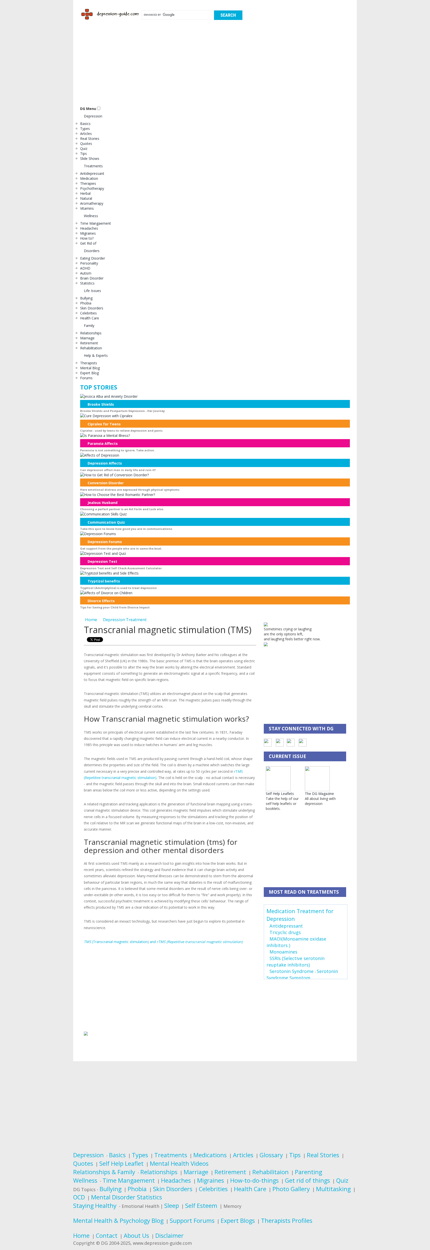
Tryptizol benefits (104, 581)
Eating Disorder (92, 258)
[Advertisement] (215, 65)
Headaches (89, 228)
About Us (136, 1236)
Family (89, 325)
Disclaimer (169, 1236)
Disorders (92, 250)
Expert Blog (89, 373)
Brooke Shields (101, 404)
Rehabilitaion (270, 1172)
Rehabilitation (91, 348)
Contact (106, 1236)
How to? (87, 238)
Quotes (86, 143)
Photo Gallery (291, 1189)
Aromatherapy (91, 203)
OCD (79, 1197)
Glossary (271, 1155)
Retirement (89, 343)
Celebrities (88, 313)
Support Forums (192, 1221)
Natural (86, 198)
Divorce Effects (101, 600)
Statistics (87, 283)
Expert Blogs (238, 1221)
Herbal (85, 193)
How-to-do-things (254, 1180)
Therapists (88, 363)
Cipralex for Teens (104, 424)
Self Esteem (201, 1206)
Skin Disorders (91, 308)
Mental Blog (90, 368)
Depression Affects (105, 463)
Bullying (86, 298)
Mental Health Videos (179, 1163)
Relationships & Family (104, 1172)
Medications (210, 1155)
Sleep (171, 1206)
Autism (85, 273)
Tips (83, 153)
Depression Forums (105, 541)
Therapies (88, 183)
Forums (86, 378)
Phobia (85, 303)
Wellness (91, 215)
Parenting (308, 1172)
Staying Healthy (94, 1206)
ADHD (85, 268)
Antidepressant (92, 173)
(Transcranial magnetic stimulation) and (163, 941)
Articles (86, 133)
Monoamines (283, 952)
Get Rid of (88, 243)
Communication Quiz (106, 522)
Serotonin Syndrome (291, 971)
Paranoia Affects (103, 443)
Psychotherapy (92, 188)
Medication (89, 178)
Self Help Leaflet (121, 1163)
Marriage (87, 338)
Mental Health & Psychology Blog (118, 1221)
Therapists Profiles (286, 1221)
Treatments (93, 166)
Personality (89, 263)
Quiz (83, 148)
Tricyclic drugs (285, 932)
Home (91, 619)
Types (85, 128)
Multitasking (333, 1189)
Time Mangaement (95, 223)
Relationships (91, 333)
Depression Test (102, 561)
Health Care (89, 318)
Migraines (88, 233)
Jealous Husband (102, 502)
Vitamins (87, 208)
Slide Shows (89, 158)
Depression (93, 116)
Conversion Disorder (106, 483)
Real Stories (89, 138)
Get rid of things (307, 1180)
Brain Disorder (92, 278)
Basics (85, 123)
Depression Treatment (125, 619)
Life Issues (92, 290)
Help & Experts (96, 355)
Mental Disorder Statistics (126, 1197)
